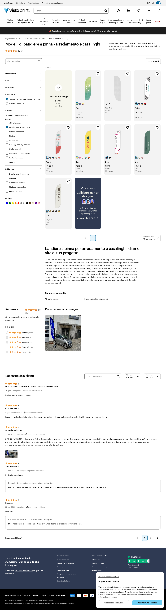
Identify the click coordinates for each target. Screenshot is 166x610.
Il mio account (63, 560)
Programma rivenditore (66, 574)
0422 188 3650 (10, 595)
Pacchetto (10, 94)
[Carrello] (159, 11)
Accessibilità (62, 577)
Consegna (61, 567)
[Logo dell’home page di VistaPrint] (17, 10)
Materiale (9, 87)
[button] (11, 454)
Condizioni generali (47, 595)
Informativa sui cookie (107, 597)
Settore (8, 110)
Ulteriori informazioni (108, 31)
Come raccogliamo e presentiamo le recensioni (22, 318)
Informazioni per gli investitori (104, 567)
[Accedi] (149, 11)
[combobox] (69, 10)
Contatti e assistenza (65, 563)
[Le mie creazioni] (128, 11)
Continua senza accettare (108, 577)
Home (19, 595)
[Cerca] (105, 10)
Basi (7, 80)
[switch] (156, 2)
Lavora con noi (98, 563)
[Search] (118, 376)
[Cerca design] (39, 61)
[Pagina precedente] (85, 238)
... (22, 39)
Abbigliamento (52, 299)
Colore (8, 198)
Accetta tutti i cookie (147, 603)
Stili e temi (10, 169)
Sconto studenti (63, 581)
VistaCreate (8, 3)
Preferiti (155, 61)
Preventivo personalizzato (52, 3)
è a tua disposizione (24, 570)
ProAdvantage (33, 3)
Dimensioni (10, 73)
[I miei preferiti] (139, 11)
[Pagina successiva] (100, 238)
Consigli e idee (63, 570)
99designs (20, 3)
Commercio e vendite (36, 39)
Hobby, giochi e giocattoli (96, 299)
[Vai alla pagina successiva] (158, 538)
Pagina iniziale (11, 39)
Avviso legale (60, 595)
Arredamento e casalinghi (59, 39)
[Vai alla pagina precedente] (137, 538)
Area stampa (97, 570)
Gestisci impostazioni (114, 603)
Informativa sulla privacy (31, 595)
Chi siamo (96, 560)
